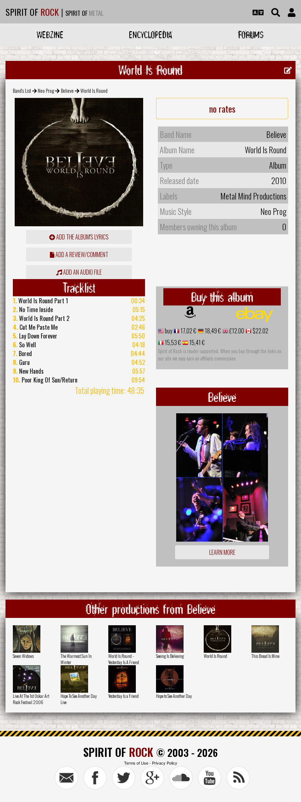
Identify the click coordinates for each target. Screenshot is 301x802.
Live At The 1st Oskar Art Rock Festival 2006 (31, 699)
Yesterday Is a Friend (123, 696)
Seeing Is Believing (170, 656)
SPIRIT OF (32, 11)
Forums (251, 35)
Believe (67, 90)
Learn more (222, 552)
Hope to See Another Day (174, 696)
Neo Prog (46, 90)
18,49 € (212, 330)
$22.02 (259, 330)
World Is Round (215, 656)
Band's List (22, 90)
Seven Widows (23, 656)
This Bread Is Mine (265, 656)
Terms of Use (136, 763)
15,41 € (196, 342)
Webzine (50, 35)
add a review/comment (81, 254)
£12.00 (236, 330)
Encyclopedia (150, 35)
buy (168, 330)
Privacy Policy (164, 763)
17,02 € (187, 330)
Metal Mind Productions (253, 196)
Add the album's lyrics (82, 236)
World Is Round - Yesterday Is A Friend (123, 659)
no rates (222, 108)
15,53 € (172, 342)
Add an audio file (82, 272)
